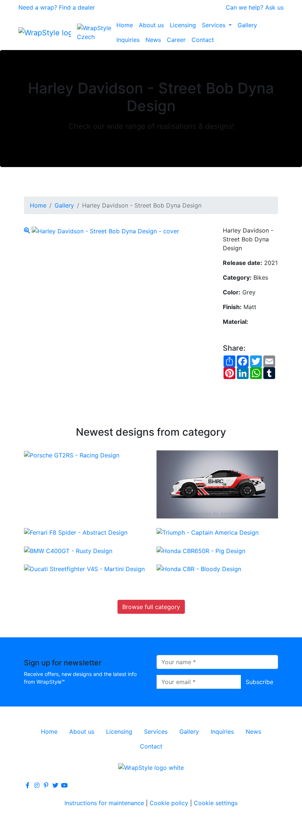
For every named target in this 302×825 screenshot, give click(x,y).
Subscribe (259, 682)
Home (124, 25)
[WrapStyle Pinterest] (46, 785)
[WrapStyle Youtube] (64, 785)
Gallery (247, 25)
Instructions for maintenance (104, 803)
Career (176, 39)
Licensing (183, 25)
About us (151, 25)
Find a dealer (77, 7)
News (153, 39)
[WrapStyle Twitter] (55, 785)
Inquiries (128, 39)
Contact (203, 39)
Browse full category (151, 606)
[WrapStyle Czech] (95, 32)
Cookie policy (169, 803)
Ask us (274, 7)
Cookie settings (216, 803)
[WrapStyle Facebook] (27, 785)
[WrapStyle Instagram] (37, 785)
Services (214, 25)
